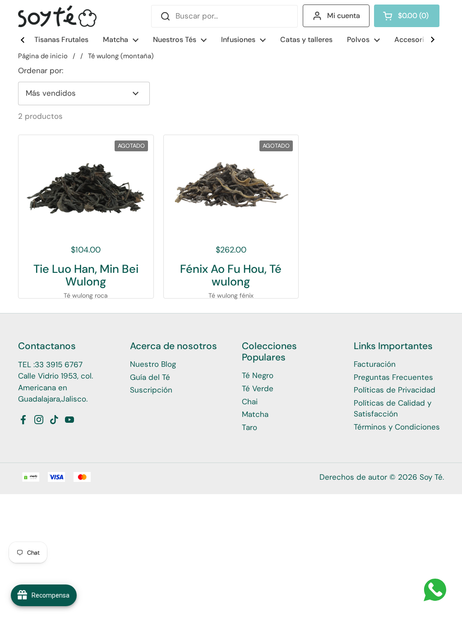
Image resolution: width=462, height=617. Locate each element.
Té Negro (257, 375)
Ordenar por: (40, 70)
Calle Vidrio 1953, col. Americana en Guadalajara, (55, 387)
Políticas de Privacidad (394, 390)
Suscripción (151, 390)
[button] (406, 16)
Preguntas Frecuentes (393, 377)
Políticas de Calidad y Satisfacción (392, 408)
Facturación (375, 364)
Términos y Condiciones (397, 427)
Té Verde (257, 388)
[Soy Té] (57, 16)
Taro (249, 427)
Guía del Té (150, 377)
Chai (250, 402)
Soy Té (431, 477)
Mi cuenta (343, 15)
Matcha (255, 414)
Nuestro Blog (153, 364)
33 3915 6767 (59, 364)
